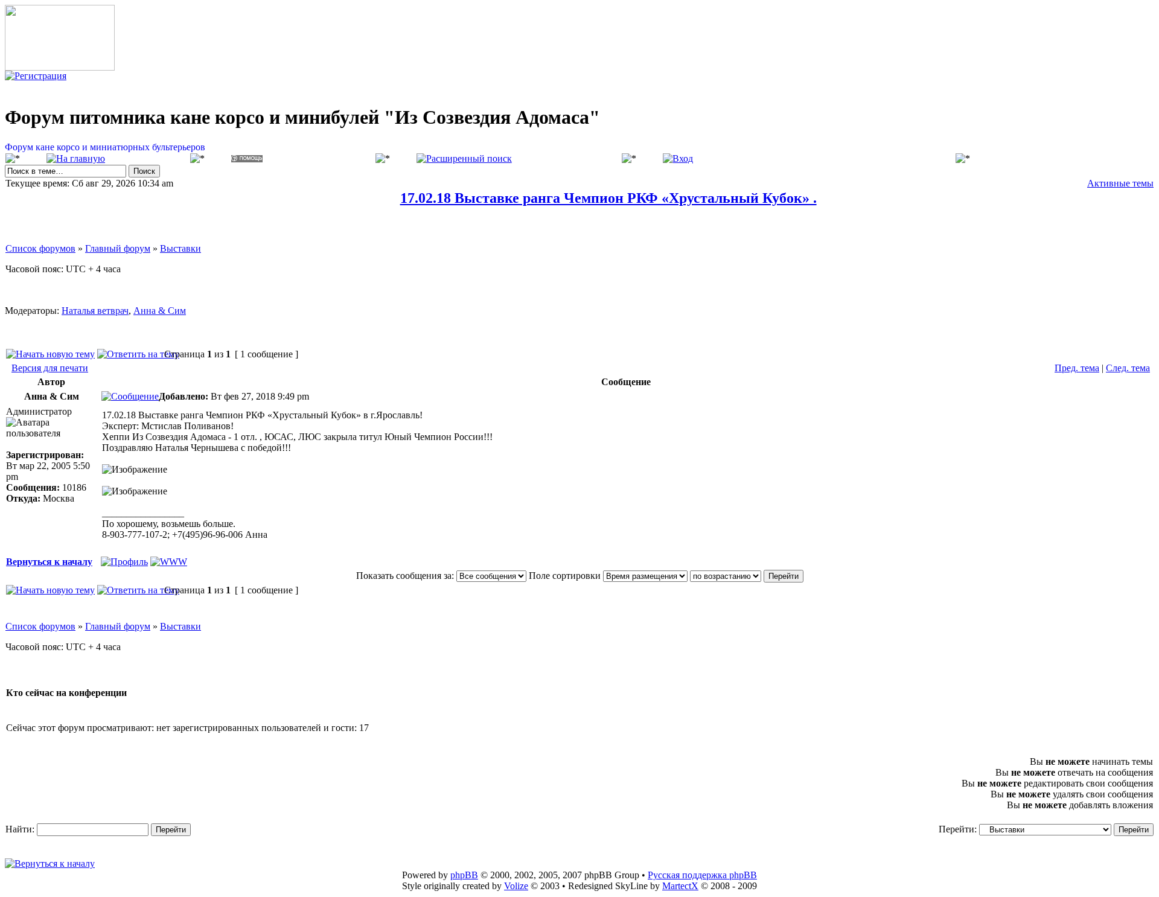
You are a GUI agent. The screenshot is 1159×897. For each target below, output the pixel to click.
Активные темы (1120, 183)
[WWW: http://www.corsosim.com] (168, 562)
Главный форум (117, 248)
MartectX (680, 886)
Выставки (180, 248)
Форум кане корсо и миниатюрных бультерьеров (105, 147)
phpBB (464, 875)
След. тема (1128, 368)
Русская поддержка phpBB (702, 875)
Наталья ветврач (95, 310)
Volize (516, 886)
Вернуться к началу (49, 562)
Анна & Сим (159, 310)
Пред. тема (1077, 368)
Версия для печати (49, 368)
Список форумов (40, 248)
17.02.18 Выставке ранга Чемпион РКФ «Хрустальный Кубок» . (608, 198)
